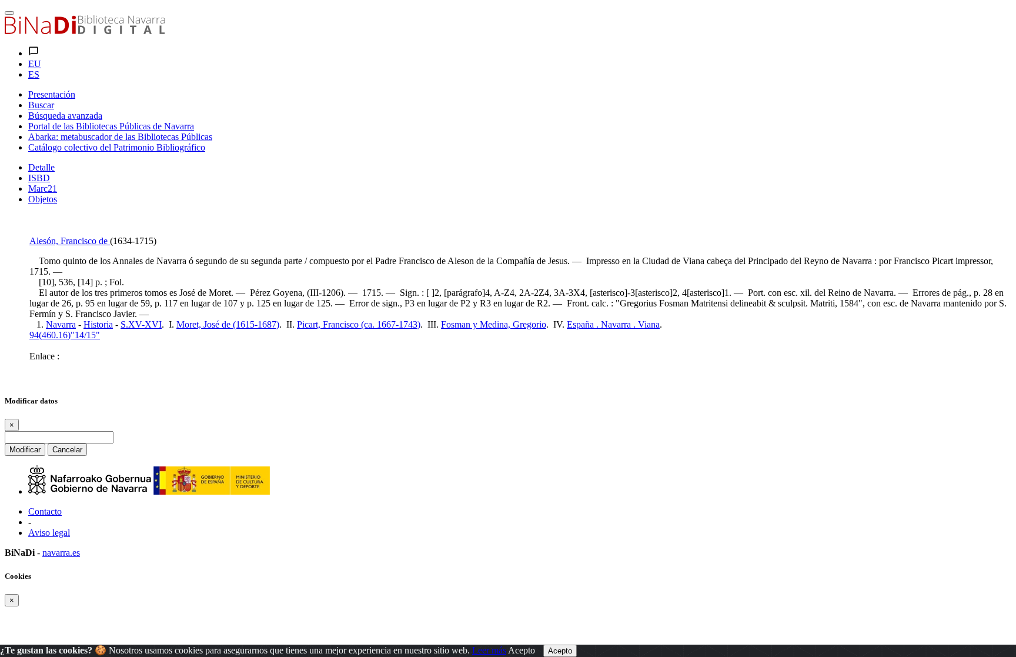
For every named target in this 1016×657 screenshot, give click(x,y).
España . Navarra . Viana (613, 324)
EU (34, 64)
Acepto (521, 650)
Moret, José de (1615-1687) (227, 324)
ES (33, 74)
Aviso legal (49, 533)
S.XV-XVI (141, 324)
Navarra (61, 324)
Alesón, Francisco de (69, 241)
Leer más (489, 650)
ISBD (39, 178)
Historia (98, 324)
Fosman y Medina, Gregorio (493, 324)
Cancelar (67, 449)
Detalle (41, 167)
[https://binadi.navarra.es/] (85, 31)
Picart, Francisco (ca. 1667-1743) (358, 324)
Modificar (25, 449)
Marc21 (42, 189)
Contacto (45, 511)
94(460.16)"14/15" (64, 335)
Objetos (42, 199)
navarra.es (61, 553)
